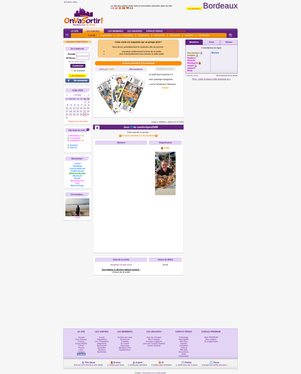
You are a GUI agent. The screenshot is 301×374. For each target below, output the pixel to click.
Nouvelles (175, 35)
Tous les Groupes (153, 337)
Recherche (159, 35)
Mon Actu (184, 341)
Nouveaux (125, 346)
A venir (91, 35)
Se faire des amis (125, 337)
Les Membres (115, 31)
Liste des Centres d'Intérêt (154, 343)
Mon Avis (184, 350)
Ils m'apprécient (211, 341)
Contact (81, 352)
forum (235, 75)
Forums (81, 341)
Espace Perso (154, 31)
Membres (194, 42)
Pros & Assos (81, 339)
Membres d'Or (125, 348)
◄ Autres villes (70, 2)
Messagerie (184, 339)
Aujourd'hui (106, 35)
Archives (189, 35)
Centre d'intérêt (154, 346)
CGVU (81, 346)
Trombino (125, 341)
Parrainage (183, 337)
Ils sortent (125, 343)
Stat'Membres (125, 350)
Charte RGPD (81, 343)
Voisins (228, 42)
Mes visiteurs (211, 339)
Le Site (75, 31)
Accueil (81, 337)
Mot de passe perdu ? (77, 62)
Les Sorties (92, 31)
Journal (184, 348)
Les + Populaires (125, 35)
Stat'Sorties (204, 35)
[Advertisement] (174, 18)
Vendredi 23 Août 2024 (121, 265)
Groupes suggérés (154, 341)
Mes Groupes (154, 339)
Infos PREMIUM (211, 337)
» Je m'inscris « (194, 8)
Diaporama (143, 35)
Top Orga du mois (77, 130)
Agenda (183, 343)
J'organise (183, 346)
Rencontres (184, 352)
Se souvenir (79, 70)
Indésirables (184, 356)
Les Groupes (134, 31)
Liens (81, 350)
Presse (81, 348)
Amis (211, 42)
